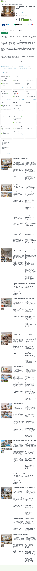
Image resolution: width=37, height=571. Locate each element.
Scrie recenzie (4, 32)
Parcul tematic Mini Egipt (6, 70)
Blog (7, 567)
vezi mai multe (9, 86)
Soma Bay (10, 4)
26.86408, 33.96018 (22, 15)
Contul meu (3, 567)
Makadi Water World (24, 68)
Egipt (7, 4)
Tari (5, 4)
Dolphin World (22, 70)
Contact (11, 567)
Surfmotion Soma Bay (5, 66)
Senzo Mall (3, 72)
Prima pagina (2, 4)
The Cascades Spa (23, 66)
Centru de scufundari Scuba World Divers (9, 68)
